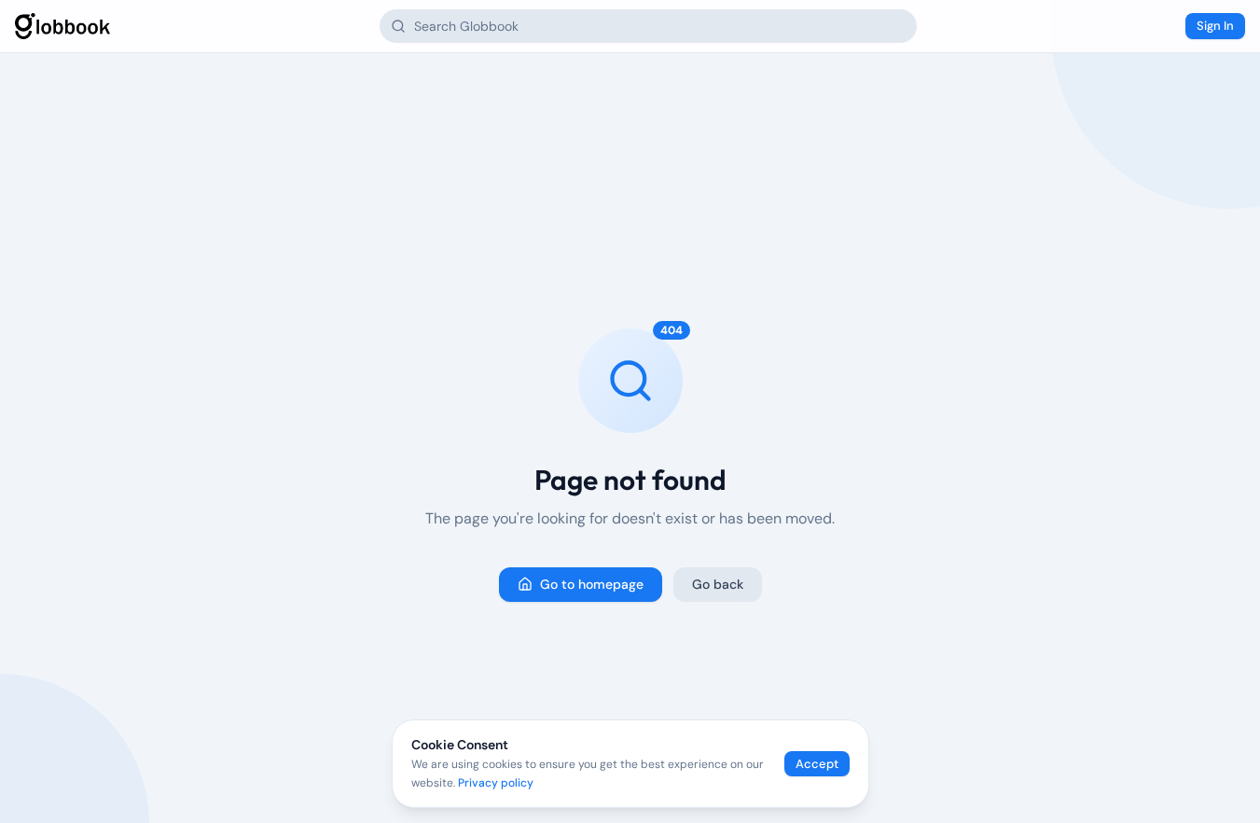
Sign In (1215, 26)
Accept (817, 764)
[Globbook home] (62, 26)
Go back (717, 584)
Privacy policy (495, 782)
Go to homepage (592, 584)
